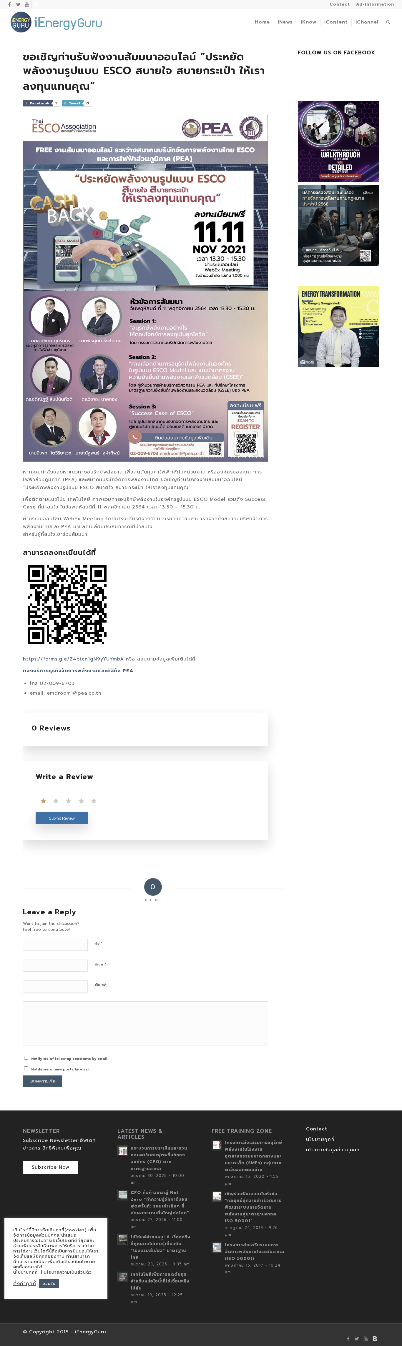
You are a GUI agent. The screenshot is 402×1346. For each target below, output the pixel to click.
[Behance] (36, 4)
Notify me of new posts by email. (60, 1069)
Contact (316, 1128)
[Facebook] (9, 4)
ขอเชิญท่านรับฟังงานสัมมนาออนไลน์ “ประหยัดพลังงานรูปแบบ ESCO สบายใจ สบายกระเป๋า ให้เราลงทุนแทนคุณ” (144, 71)
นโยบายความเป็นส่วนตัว (68, 1272)
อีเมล (100, 964)
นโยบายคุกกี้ (320, 1139)
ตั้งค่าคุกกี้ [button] (24, 1283)
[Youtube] (27, 4)
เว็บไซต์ (100, 985)
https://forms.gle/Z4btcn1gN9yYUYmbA (73, 659)
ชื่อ (99, 943)
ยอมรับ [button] (49, 1283)
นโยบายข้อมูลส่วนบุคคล (333, 1149)
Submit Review (61, 818)
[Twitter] (18, 4)
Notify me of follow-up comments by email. (69, 1058)
